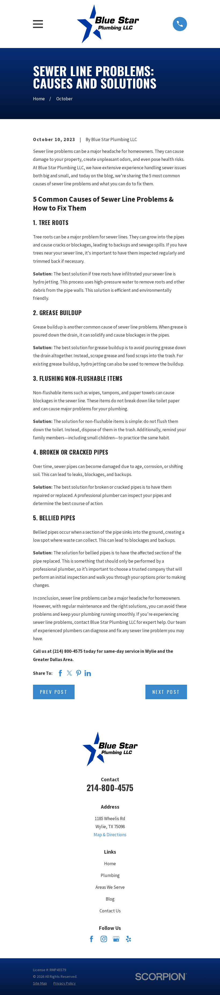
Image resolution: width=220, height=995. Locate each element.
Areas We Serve (110, 887)
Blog (110, 899)
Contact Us (110, 911)
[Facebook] (91, 939)
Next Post (166, 691)
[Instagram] (104, 939)
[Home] (108, 24)
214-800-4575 (110, 787)
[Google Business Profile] (116, 939)
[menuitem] (40, 983)
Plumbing (110, 875)
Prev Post (54, 691)
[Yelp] (128, 939)
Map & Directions (110, 835)
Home (110, 864)
